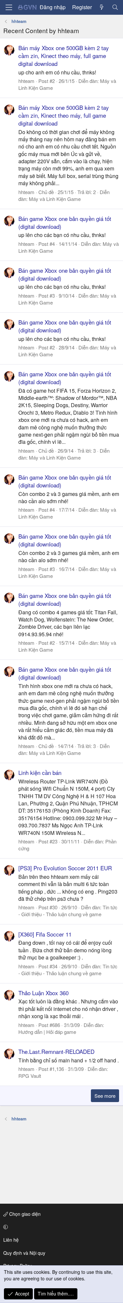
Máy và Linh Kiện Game (55, 198)
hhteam (26, 80)
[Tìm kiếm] (115, 7)
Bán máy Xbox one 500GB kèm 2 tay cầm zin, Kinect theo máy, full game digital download (63, 56)
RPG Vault (29, 1075)
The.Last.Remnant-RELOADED (56, 1051)
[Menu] (8, 7)
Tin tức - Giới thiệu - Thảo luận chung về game (67, 911)
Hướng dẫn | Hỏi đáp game (47, 1031)
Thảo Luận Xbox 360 (43, 993)
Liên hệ (11, 1239)
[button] (60, 1227)
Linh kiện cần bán (39, 772)
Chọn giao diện (24, 1214)
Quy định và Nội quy (24, 1253)
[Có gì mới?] (102, 7)
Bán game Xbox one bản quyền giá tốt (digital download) (64, 222)
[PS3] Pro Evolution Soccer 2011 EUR (65, 868)
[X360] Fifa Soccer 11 (45, 934)
